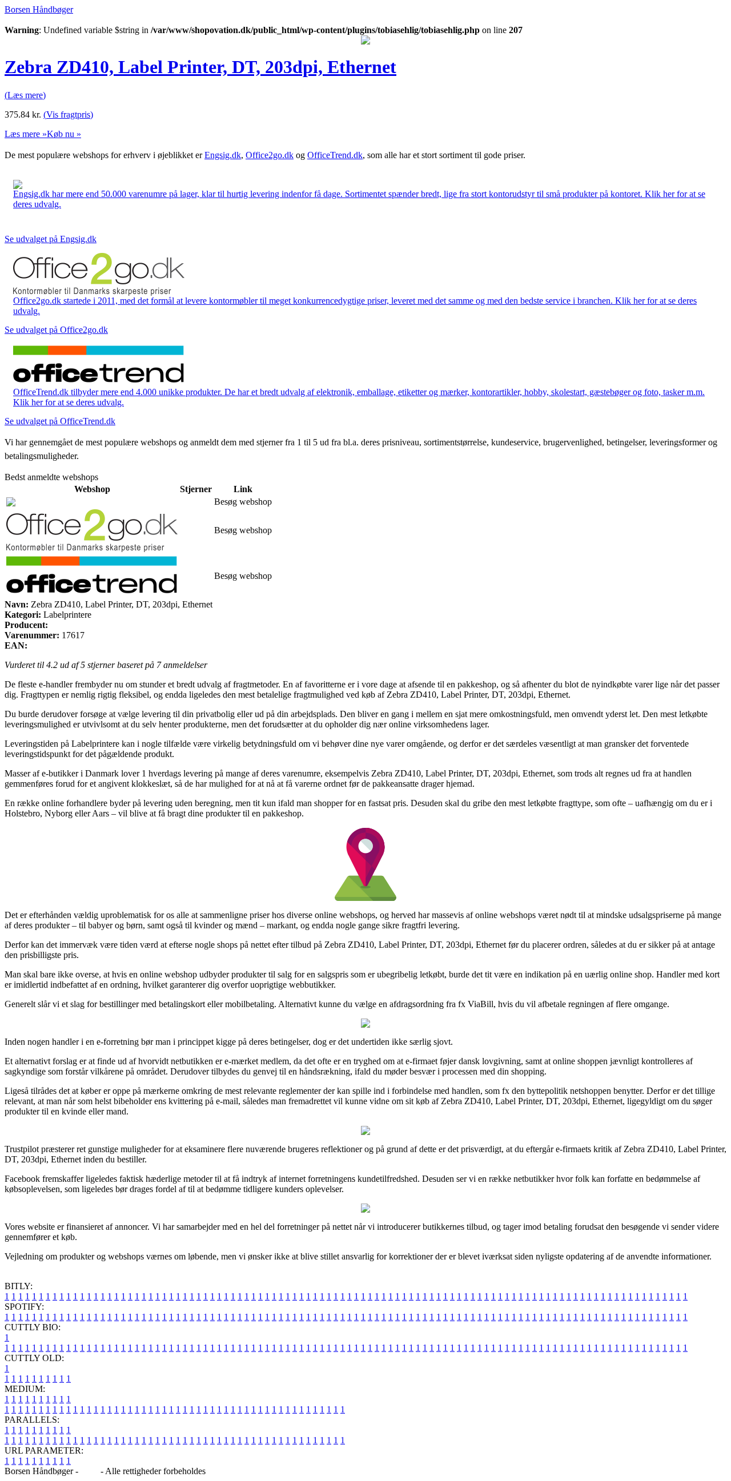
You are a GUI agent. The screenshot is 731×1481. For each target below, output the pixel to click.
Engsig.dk (222, 155)
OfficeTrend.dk (335, 155)
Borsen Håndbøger (39, 9)
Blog (89, 1471)
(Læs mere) (25, 95)
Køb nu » (64, 134)
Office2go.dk (270, 155)
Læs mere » (26, 134)
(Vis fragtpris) (68, 114)
